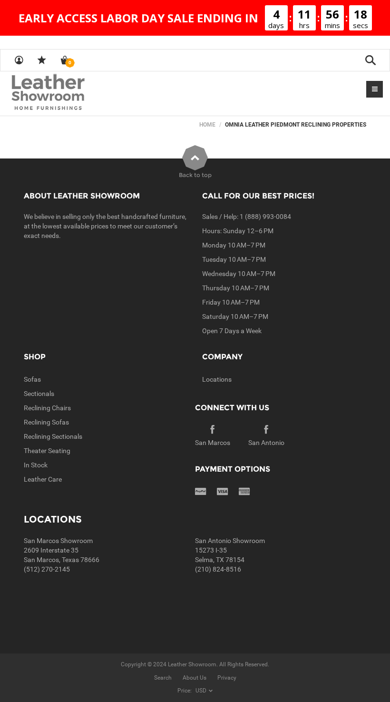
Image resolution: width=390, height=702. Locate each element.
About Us (194, 677)
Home (207, 124)
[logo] (66, 93)
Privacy (226, 677)
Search (163, 677)
